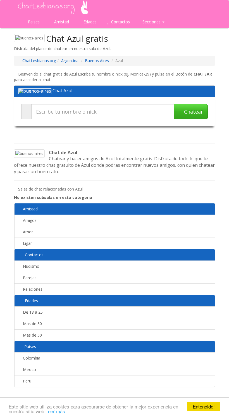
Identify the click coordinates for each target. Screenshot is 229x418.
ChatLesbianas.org (39, 60)
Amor (27, 231)
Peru (26, 381)
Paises (33, 21)
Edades (89, 21)
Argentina (69, 60)
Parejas (29, 277)
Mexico (29, 369)
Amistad (61, 21)
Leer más (55, 411)
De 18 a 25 (32, 312)
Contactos (120, 21)
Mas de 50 (32, 335)
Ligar (27, 243)
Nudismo (30, 266)
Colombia (31, 358)
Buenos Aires (97, 60)
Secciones (151, 21)
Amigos (29, 220)
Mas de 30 (32, 323)
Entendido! (204, 406)
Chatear (193, 111)
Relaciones (32, 289)
